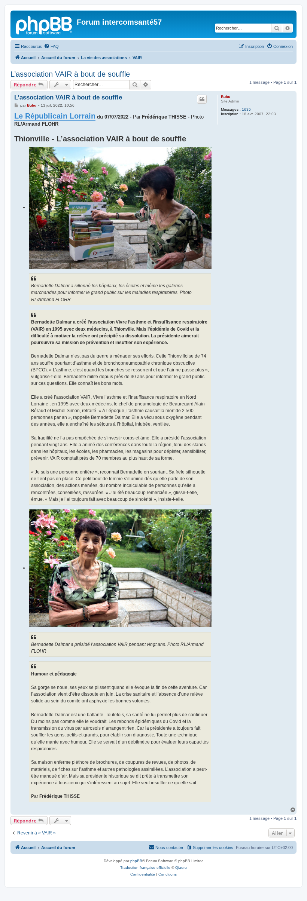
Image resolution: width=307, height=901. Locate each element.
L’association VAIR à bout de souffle (70, 74)
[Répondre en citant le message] (202, 99)
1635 (246, 109)
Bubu (225, 97)
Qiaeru (181, 867)
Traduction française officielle (145, 867)
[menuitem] (51, 46)
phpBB (136, 861)
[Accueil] (44, 24)
